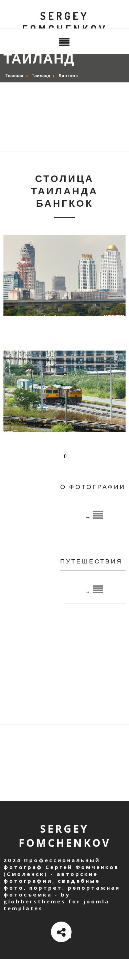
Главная (14, 75)
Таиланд (41, 75)
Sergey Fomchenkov (64, 22)
